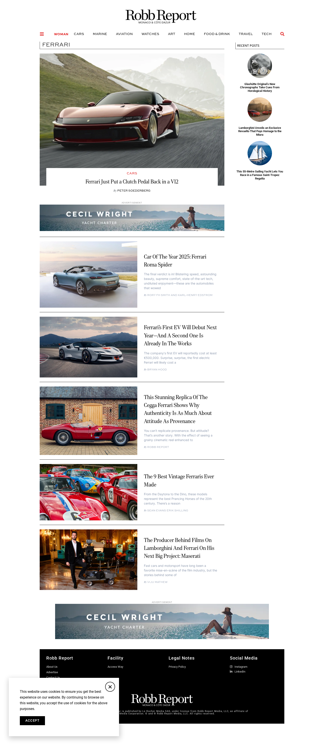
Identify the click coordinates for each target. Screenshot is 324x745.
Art (171, 33)
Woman (61, 33)
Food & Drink (217, 33)
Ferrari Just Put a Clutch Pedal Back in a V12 (132, 181)
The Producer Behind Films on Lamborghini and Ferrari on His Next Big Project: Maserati (179, 548)
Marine (100, 33)
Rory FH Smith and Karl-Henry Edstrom (179, 295)
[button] (110, 686)
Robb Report (158, 447)
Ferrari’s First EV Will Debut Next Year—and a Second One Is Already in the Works (180, 335)
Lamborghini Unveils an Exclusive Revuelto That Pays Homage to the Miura (259, 131)
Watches (150, 33)
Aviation (124, 33)
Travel (246, 33)
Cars (79, 33)
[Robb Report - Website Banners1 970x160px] (162, 638)
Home (189, 33)
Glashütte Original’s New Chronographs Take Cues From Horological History (259, 87)
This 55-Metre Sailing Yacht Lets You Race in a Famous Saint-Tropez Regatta (259, 175)
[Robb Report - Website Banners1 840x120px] (132, 229)
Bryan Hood (157, 369)
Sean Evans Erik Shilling (167, 510)
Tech (267, 33)
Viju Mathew (157, 581)
